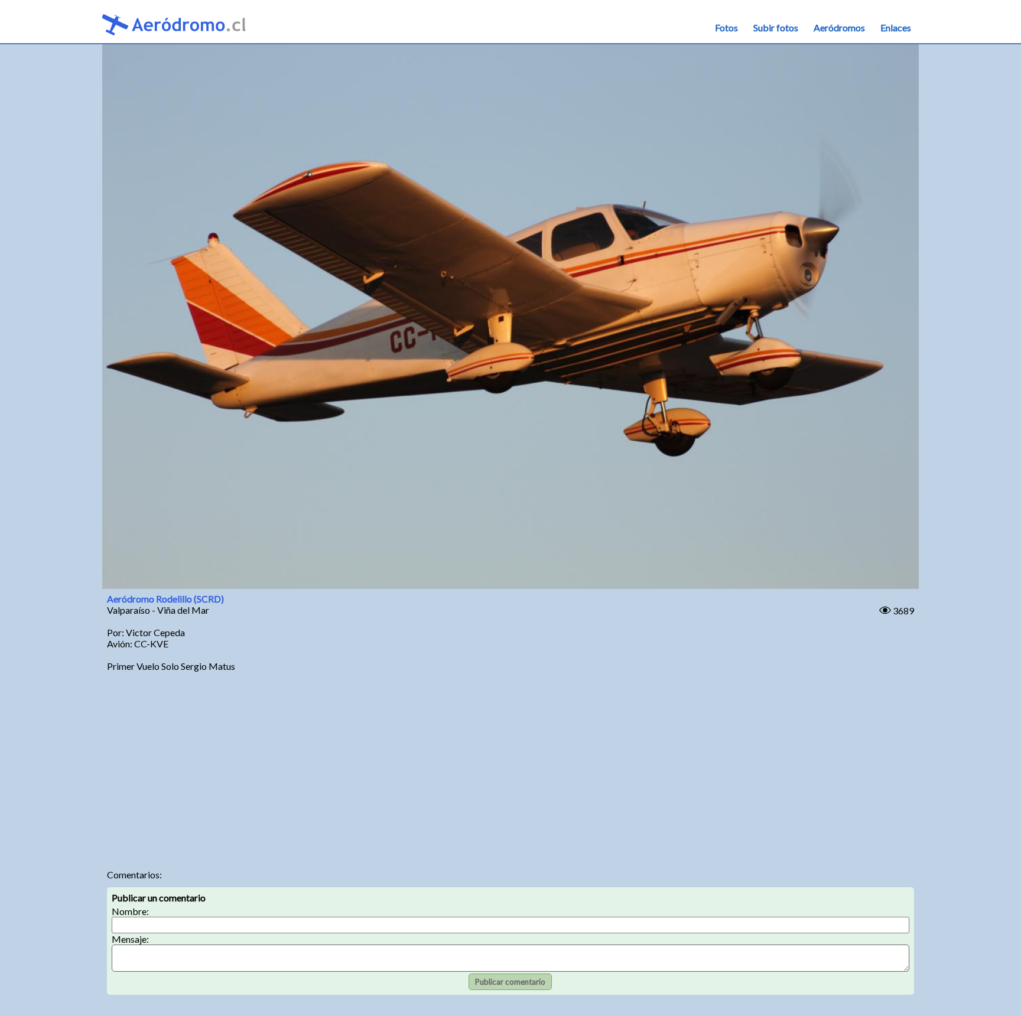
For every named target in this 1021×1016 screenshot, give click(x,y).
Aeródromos (839, 27)
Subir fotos (775, 27)
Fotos (726, 27)
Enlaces (895, 27)
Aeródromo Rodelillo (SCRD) (165, 598)
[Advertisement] (510, 768)
